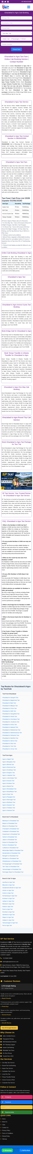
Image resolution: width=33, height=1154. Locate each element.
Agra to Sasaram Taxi (8, 805)
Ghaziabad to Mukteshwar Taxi (11, 730)
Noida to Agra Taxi (7, 906)
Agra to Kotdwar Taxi (8, 783)
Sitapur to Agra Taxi (8, 917)
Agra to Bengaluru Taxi (8, 762)
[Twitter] (5, 2)
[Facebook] (2, 2)
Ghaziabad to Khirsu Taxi (9, 724)
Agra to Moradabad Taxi (9, 789)
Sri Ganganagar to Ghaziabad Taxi (12, 864)
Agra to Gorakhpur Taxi (9, 770)
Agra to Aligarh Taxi (8, 759)
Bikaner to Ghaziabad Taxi (9, 826)
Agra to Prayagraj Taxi (8, 797)
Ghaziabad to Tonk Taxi (9, 746)
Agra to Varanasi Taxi (8, 810)
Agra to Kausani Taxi (8, 780)
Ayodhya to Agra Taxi (8, 882)
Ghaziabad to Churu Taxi (9, 708)
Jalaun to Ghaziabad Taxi (9, 839)
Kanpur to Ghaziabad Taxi (9, 842)
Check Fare (16, 49)
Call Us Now (26, 1150)
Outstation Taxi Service (8, 1071)
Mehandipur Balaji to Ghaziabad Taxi (12, 850)
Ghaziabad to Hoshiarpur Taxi (10, 719)
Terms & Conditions (7, 1133)
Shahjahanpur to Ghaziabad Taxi (11, 861)
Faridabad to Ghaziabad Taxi (10, 831)
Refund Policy (6, 1136)
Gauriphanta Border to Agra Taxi (11, 887)
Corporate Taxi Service (8, 1082)
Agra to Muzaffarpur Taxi (9, 791)
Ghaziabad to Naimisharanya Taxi (12, 732)
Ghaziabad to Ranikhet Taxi (10, 738)
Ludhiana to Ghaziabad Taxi (10, 847)
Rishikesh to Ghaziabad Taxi (10, 858)
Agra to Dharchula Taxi (8, 767)
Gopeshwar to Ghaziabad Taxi (11, 834)
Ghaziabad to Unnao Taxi (9, 749)
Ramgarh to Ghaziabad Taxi (10, 856)
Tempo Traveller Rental (8, 1077)
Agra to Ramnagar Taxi (8, 799)
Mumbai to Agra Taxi (8, 904)
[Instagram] (8, 2)
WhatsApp (8, 1150)
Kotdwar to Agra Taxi (8, 898)
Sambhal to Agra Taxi (8, 914)
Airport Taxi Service (7, 1068)
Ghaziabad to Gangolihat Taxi (10, 714)
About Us (4, 1121)
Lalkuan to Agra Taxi (8, 901)
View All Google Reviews (9, 1027)
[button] (26, 1)
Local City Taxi (6, 1074)
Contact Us (5, 1127)
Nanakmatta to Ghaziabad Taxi (11, 853)
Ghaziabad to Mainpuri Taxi (10, 727)
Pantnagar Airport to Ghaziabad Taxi (12, 872)
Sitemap (4, 1139)
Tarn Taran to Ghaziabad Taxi (10, 866)
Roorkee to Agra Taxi (8, 912)
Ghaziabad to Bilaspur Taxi (10, 705)
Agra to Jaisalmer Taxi (8, 775)
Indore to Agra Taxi (7, 893)
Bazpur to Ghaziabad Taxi (9, 823)
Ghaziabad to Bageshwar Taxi (11, 700)
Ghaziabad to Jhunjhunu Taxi (10, 722)
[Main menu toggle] (28, 7)
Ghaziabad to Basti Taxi (9, 703)
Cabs (3, 1124)
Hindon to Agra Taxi (8, 890)
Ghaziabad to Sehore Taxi (9, 741)
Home (4, 1119)
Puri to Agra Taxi (7, 925)
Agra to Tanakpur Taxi (8, 807)
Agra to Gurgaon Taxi (8, 772)
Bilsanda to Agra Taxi (8, 885)
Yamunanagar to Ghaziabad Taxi (11, 869)
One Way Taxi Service (8, 1062)
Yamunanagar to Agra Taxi (10, 923)
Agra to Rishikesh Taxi (8, 802)
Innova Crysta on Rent (8, 1080)
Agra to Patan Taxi (7, 794)
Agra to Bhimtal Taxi (8, 764)
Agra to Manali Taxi (7, 786)
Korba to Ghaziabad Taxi (9, 845)
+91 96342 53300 (7, 958)
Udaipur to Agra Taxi (8, 920)
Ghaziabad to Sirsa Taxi (9, 743)
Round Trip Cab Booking (9, 1065)
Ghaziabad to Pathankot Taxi (10, 735)
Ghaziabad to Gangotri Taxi (10, 697)
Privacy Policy (6, 1130)
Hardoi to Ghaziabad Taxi (9, 837)
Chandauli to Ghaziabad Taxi (10, 829)
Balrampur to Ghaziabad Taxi (10, 820)
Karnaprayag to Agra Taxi (9, 896)
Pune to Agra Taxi (7, 909)
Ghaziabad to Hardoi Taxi (9, 716)
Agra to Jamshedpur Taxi (9, 778)
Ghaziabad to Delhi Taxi (9, 711)
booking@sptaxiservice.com (10, 961)
